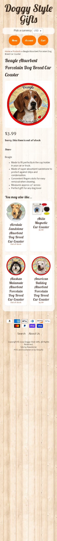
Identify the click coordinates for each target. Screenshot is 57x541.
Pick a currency (23, 30)
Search (21, 333)
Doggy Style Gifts (28, 13)
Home (7, 51)
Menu (14, 40)
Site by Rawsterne (28, 347)
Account (29, 40)
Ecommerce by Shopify (32, 350)
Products (17, 51)
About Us (34, 333)
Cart (43, 40)
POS (16, 350)
